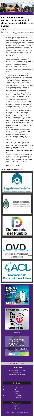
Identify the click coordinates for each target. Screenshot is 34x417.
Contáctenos (25, 413)
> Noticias (22, 2)
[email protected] (18, 388)
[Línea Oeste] (17, 7)
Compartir (3, 169)
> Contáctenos (30, 2)
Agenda (19, 413)
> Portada (15, 2)
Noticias (13, 413)
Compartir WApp (18, 169)
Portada (7, 413)
